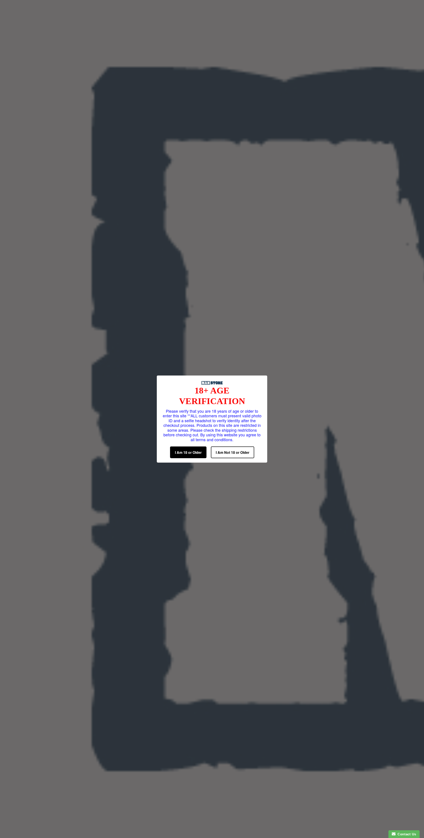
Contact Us (406, 834)
